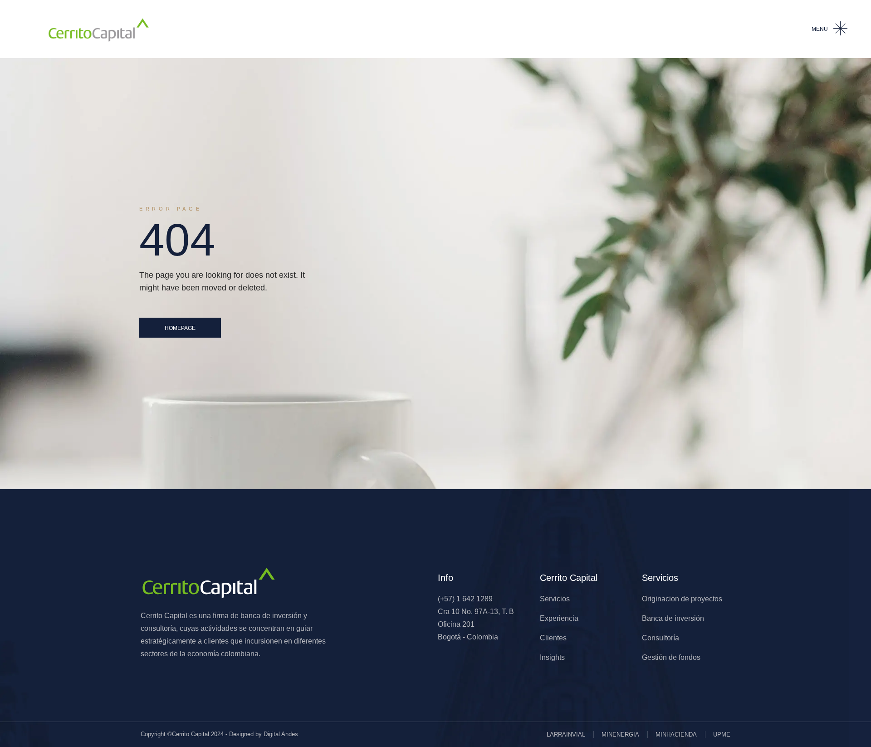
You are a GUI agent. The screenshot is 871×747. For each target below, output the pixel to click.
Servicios (555, 599)
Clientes (553, 638)
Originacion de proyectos (682, 599)
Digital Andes (281, 734)
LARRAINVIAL (566, 734)
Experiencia (559, 618)
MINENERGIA (620, 734)
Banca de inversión (673, 618)
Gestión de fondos (671, 657)
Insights (552, 657)
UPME (721, 734)
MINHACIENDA (676, 734)
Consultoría (660, 638)
